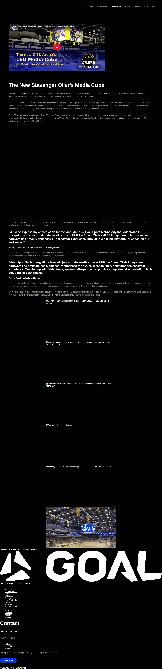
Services (8, 611)
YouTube (8, 646)
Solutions (87, 6)
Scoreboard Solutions (14, 607)
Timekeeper (10, 602)
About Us (9, 615)
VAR (7, 594)
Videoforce (25, 93)
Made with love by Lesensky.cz (13, 668)
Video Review (11, 592)
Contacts (149, 6)
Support (8, 617)
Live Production (11, 600)
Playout (8, 598)
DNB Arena (105, 93)
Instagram (9, 648)
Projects (116, 6)
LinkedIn (8, 644)
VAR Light (9, 596)
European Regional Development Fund (16, 583)
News (138, 6)
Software (102, 6)
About (128, 6)
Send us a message (8, 631)
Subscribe (8, 661)
